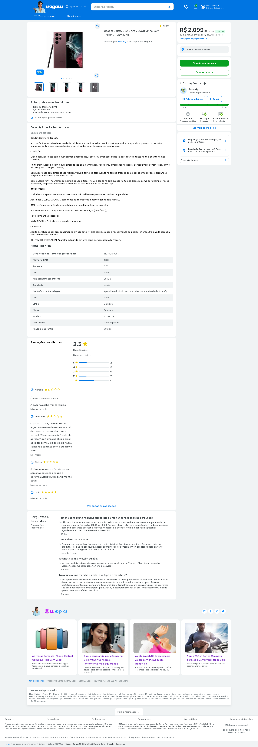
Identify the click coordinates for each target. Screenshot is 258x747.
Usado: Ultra (122, 681)
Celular (198, 696)
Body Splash (52, 699)
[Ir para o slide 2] (63, 78)
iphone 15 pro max (101, 696)
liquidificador (121, 699)
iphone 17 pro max (82, 696)
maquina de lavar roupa (101, 699)
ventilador (169, 696)
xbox (209, 694)
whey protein (45, 696)
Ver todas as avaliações (101, 506)
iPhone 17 (46, 694)
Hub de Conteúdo (77, 694)
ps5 (150, 694)
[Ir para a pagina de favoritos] (186, 7)
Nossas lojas (53, 719)
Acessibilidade (190, 719)
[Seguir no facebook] (210, 611)
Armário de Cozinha (195, 699)
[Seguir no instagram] (216, 611)
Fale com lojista (194, 99)
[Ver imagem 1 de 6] (66, 50)
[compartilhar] (96, 75)
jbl (61, 699)
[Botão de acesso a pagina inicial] (48, 6)
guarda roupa (141, 699)
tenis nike (83, 699)
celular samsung (120, 696)
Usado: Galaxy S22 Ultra (58, 681)
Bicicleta (41, 699)
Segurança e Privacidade (241, 719)
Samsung (108, 310)
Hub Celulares (94, 694)
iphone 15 (131, 694)
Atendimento (74, 16)
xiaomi (159, 696)
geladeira (187, 694)
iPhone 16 (57, 694)
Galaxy (42, 744)
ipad (131, 699)
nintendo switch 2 (184, 696)
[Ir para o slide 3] (66, 78)
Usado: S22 (109, 681)
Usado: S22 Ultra (94, 681)
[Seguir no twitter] (204, 611)
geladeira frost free (158, 699)
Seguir (216, 99)
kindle (69, 696)
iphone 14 (142, 694)
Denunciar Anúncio (190, 160)
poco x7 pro (199, 694)
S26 (65, 694)
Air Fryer (158, 694)
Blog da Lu (9, 719)
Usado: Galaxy (78, 681)
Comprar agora (204, 72)
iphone (216, 694)
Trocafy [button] (122, 41)
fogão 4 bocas (177, 699)
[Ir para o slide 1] (61, 78)
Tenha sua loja (98, 719)
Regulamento (144, 719)
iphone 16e (135, 696)
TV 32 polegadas (38, 701)
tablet (32, 699)
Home (7, 744)
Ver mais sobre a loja (204, 128)
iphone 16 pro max (172, 694)
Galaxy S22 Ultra (55, 744)
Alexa (208, 699)
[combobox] (132, 6)
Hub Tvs (121, 694)
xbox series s (148, 696)
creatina (33, 696)
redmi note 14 (70, 699)
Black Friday (34, 694)
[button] (169, 7)
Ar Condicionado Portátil (214, 696)
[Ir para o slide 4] (69, 78)
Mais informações (126, 712)
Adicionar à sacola (206, 63)
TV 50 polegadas (221, 699)
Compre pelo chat (238, 725)
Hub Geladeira (109, 694)
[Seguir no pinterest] (223, 611)
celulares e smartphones (24, 744)
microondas (59, 696)
